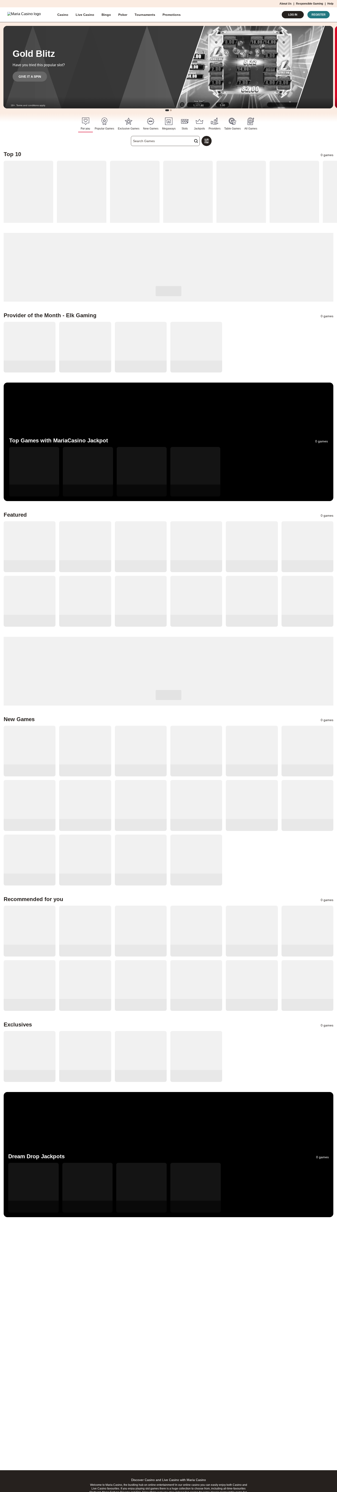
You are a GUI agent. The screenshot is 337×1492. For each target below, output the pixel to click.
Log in (292, 14)
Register (319, 14)
